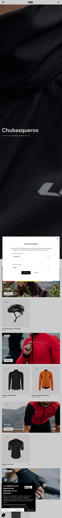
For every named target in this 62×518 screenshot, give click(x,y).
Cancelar (36, 272)
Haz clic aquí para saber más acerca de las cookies (14, 504)
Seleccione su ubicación (17, 253)
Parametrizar (18, 509)
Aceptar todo (30, 509)
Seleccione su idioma (17, 264)
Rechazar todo (7, 509)
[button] (3, 515)
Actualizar (25, 272)
